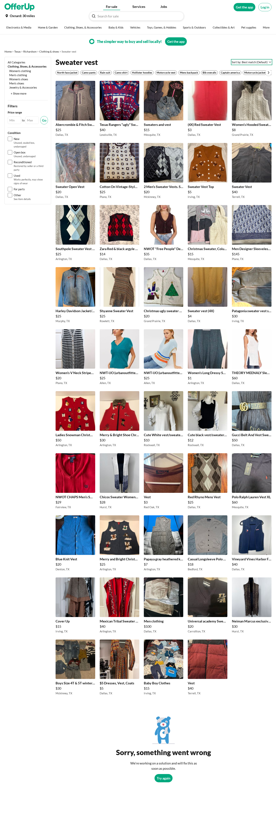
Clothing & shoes (49, 51)
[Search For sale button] (94, 16)
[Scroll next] (268, 73)
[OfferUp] (20, 7)
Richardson (30, 51)
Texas (17, 51)
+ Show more (18, 93)
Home (8, 51)
